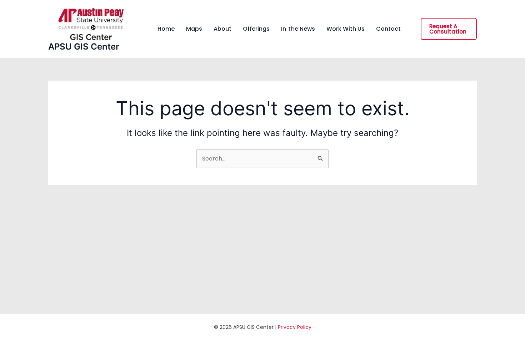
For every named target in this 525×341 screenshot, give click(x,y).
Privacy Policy (294, 327)
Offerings (256, 29)
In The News (298, 29)
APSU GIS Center (83, 46)
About (222, 29)
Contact (388, 29)
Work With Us (345, 29)
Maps (194, 29)
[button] (449, 29)
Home (166, 29)
